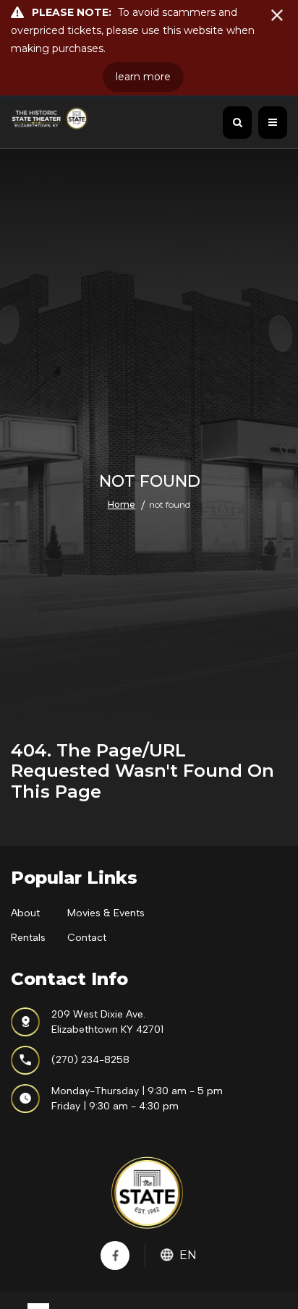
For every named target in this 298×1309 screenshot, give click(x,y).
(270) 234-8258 (90, 1060)
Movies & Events (106, 913)
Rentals (28, 937)
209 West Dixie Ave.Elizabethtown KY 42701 (107, 1022)
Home (121, 504)
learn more (143, 76)
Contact (86, 937)
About (25, 913)
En (188, 1255)
